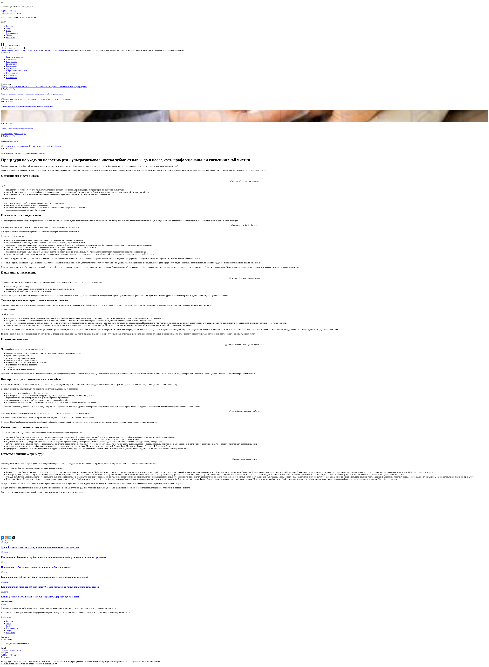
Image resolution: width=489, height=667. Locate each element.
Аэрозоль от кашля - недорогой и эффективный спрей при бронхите (23, 153)
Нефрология (11, 78)
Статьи (47, 50)
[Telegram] (9, 537)
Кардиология (12, 73)
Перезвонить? (14, 45)
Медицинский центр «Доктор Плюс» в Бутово (21, 50)
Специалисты (12, 33)
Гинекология (11, 66)
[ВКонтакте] (2, 537)
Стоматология (58, 50)
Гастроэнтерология (14, 57)
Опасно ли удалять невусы (9, 141)
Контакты (10, 37)
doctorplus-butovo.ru (32, 661)
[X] (13, 537)
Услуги (9, 35)
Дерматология (12, 68)
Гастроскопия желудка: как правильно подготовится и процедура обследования (27, 106)
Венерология (11, 61)
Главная (9, 26)
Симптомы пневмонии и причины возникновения (17, 128)
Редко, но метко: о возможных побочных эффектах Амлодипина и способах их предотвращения (32, 94)
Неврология (11, 75)
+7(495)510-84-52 (8, 11)
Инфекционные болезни (16, 71)
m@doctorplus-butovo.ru (11, 13)
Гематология (11, 64)
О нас (8, 28)
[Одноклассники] (6, 537)
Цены (8, 31)
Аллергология (12, 59)
